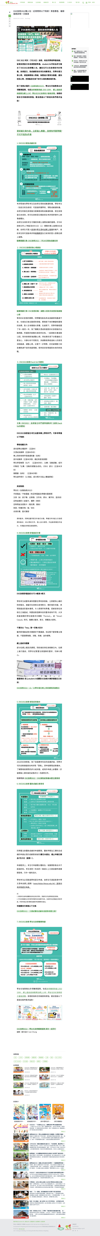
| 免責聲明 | (38, 1221)
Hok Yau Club (22, 1228)
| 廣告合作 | (27, 1221)
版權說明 (32, 1221)
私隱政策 (43, 1221)
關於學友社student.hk (19, 1221)
